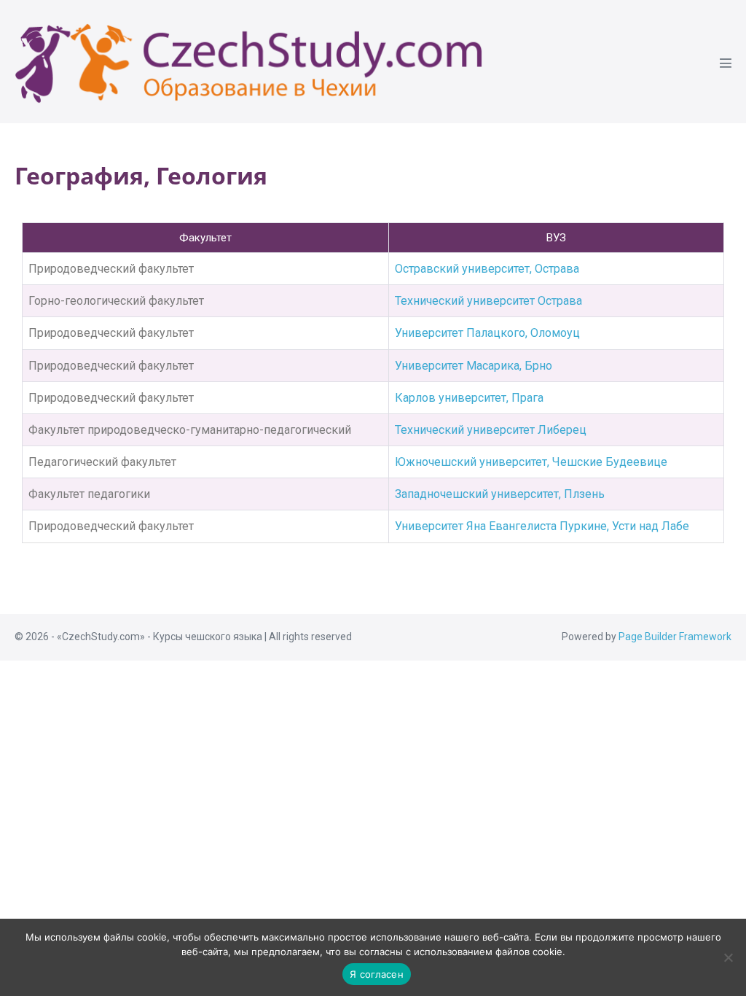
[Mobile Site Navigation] (725, 63)
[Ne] (728, 957)
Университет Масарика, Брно (473, 366)
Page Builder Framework (675, 636)
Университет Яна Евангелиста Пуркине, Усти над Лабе (542, 526)
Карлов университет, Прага (469, 398)
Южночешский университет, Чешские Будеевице (531, 462)
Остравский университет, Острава (487, 269)
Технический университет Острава (488, 301)
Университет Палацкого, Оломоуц (487, 333)
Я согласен (377, 974)
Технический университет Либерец (490, 430)
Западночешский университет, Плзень (500, 494)
